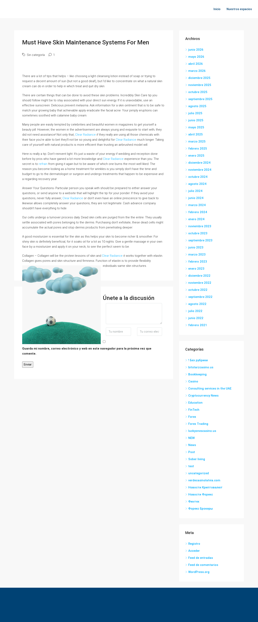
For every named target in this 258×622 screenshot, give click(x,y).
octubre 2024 (197, 177)
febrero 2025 (197, 148)
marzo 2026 (197, 71)
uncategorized (198, 473)
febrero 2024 (197, 212)
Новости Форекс (200, 494)
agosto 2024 (197, 184)
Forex (192, 417)
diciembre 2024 (199, 162)
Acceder (194, 551)
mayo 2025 (196, 127)
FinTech (193, 410)
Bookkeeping (197, 374)
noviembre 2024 (199, 170)
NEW (191, 438)
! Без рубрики (198, 360)
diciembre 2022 (199, 275)
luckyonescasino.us (202, 431)
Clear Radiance (85, 134)
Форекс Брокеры (200, 508)
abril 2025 (195, 134)
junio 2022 (195, 318)
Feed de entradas (200, 558)
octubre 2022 (197, 290)
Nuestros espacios (239, 9)
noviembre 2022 (199, 283)
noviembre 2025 (199, 85)
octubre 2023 (197, 233)
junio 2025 (195, 120)
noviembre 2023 (199, 226)
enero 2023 (196, 268)
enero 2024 (196, 219)
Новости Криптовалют (205, 487)
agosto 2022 (197, 304)
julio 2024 (195, 191)
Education (195, 402)
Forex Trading (198, 424)
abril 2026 (195, 64)
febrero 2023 (197, 261)
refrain (43, 164)
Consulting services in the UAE (209, 388)
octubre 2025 (197, 92)
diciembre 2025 (199, 78)
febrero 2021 (197, 325)
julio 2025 (195, 113)
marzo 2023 (197, 254)
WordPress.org (198, 572)
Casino (193, 381)
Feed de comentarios (203, 565)
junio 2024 (195, 198)
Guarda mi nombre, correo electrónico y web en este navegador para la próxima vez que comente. (86, 351)
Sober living (196, 459)
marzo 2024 (197, 205)
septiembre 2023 (200, 240)
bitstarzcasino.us (200, 367)
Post (191, 452)
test (191, 466)
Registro (194, 544)
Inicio (217, 9)
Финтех (193, 501)
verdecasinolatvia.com (204, 480)
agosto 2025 (197, 106)
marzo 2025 (197, 141)
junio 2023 (195, 247)
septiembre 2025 (200, 99)
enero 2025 (196, 155)
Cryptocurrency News (203, 395)
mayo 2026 (196, 57)
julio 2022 (195, 311)
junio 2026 (195, 49)
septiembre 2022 (200, 297)
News (192, 445)
